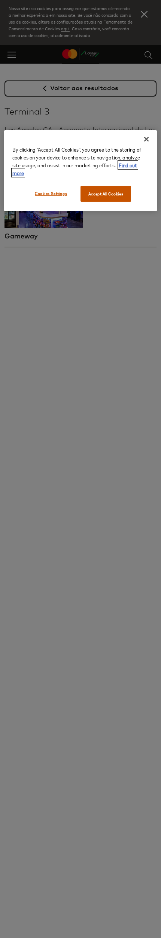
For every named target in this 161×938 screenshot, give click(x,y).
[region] (80, 170)
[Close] (146, 139)
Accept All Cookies (105, 194)
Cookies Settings (51, 193)
